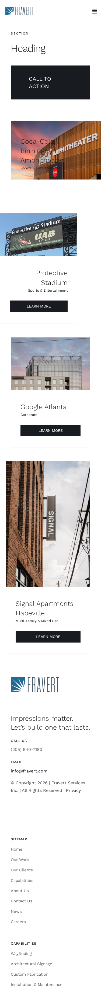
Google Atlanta (43, 407)
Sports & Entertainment (40, 168)
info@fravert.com (29, 771)
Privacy (73, 790)
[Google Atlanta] (50, 363)
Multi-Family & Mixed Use (37, 621)
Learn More (39, 306)
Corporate (28, 415)
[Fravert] (19, 8)
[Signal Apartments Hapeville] (48, 523)
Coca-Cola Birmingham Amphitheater (42, 150)
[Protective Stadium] (38, 234)
